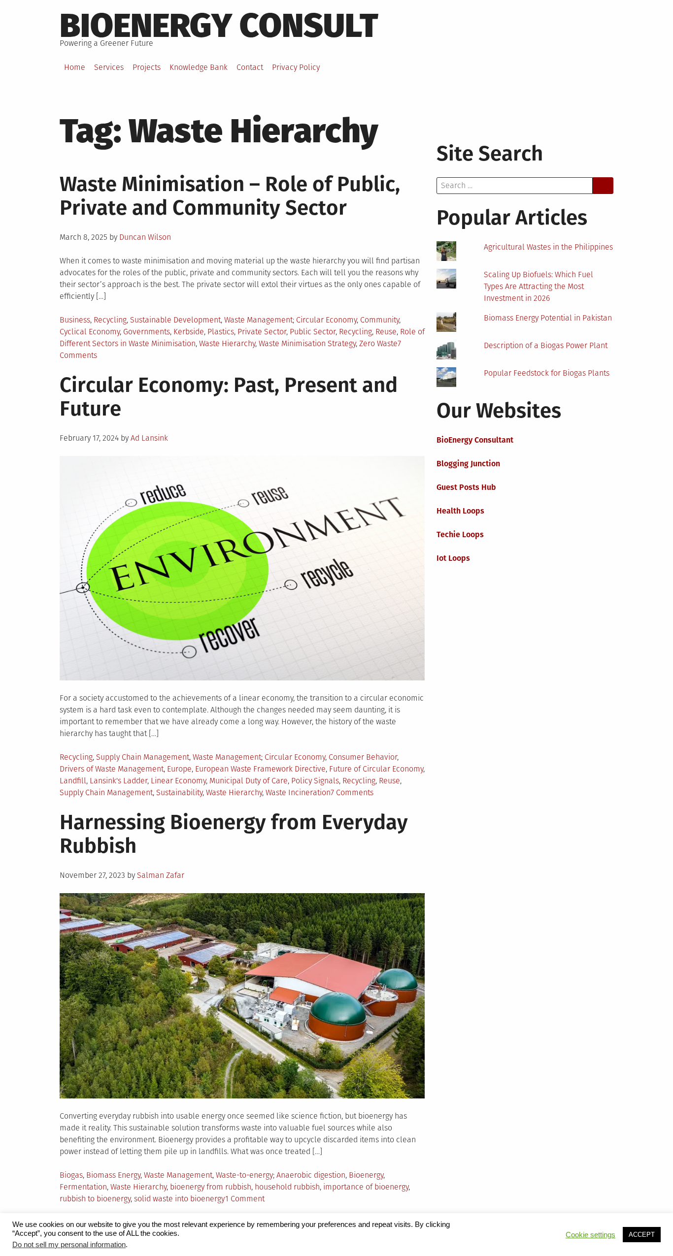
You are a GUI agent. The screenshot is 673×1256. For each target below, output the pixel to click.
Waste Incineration (298, 792)
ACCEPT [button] (642, 1234)
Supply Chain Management (142, 757)
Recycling (110, 319)
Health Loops (460, 510)
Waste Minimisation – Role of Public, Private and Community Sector (230, 196)
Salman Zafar (160, 875)
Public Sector (313, 331)
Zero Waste (378, 343)
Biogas (71, 1175)
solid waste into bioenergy (179, 1198)
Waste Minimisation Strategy (307, 343)
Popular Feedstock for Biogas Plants (546, 373)
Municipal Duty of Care (248, 780)
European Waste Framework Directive (260, 768)
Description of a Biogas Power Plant (545, 345)
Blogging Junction (468, 463)
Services (109, 67)
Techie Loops (460, 534)
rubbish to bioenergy (95, 1198)
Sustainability (179, 792)
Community (379, 319)
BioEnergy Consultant (475, 440)
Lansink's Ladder (118, 780)
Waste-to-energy (244, 1175)
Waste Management (258, 319)
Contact (249, 67)
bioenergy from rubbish (210, 1187)
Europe (179, 768)
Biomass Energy (113, 1175)
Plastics (220, 331)
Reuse (386, 331)
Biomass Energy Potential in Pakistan (548, 317)
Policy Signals (315, 780)
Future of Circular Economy (376, 768)
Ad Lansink (149, 438)
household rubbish (287, 1187)
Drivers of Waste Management (112, 768)
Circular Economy (326, 319)
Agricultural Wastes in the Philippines (548, 247)
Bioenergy (366, 1175)
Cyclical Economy (90, 331)
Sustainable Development (175, 319)
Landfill (73, 780)
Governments (146, 331)
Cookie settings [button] (590, 1235)
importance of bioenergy (365, 1187)
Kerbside (188, 331)
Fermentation (83, 1187)
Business (75, 319)
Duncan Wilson (145, 237)
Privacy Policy (296, 67)
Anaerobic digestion (310, 1175)
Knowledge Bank (198, 67)
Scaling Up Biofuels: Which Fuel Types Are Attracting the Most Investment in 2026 (538, 286)
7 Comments (352, 792)
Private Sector (261, 331)
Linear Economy (178, 780)
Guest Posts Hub (466, 487)
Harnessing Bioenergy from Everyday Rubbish (234, 834)
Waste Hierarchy (227, 343)
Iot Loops (453, 558)
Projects (147, 67)
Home (74, 67)
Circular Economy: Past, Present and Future (229, 397)
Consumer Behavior (363, 757)
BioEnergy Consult (219, 25)
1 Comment (245, 1198)
